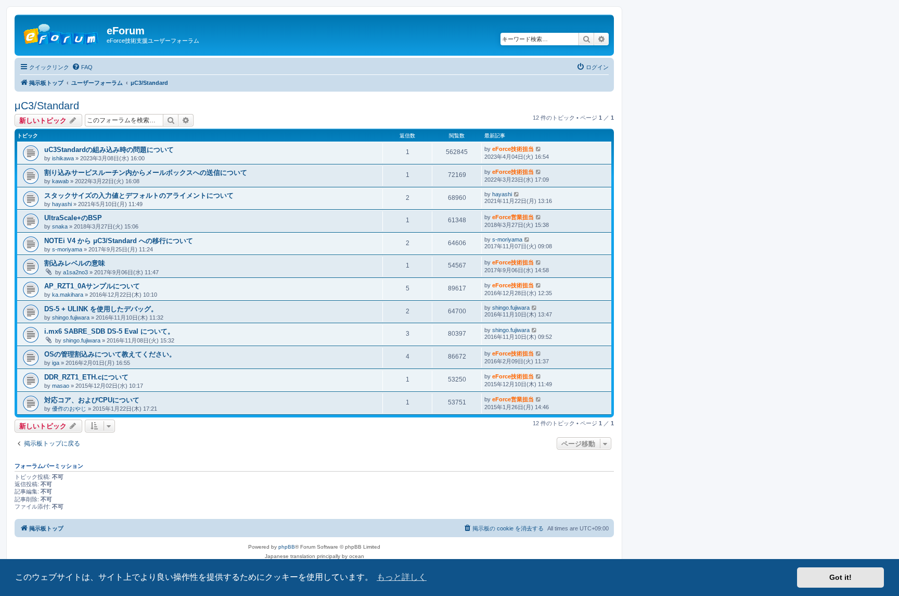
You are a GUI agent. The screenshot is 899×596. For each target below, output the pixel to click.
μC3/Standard (47, 105)
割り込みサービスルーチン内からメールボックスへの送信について (145, 172)
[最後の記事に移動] (538, 149)
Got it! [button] (840, 577)
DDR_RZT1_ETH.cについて (86, 377)
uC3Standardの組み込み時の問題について (109, 150)
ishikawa (63, 158)
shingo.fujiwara (70, 317)
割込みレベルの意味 (74, 263)
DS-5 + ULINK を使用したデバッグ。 (101, 309)
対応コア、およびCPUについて (91, 400)
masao (60, 386)
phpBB (286, 547)
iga (55, 363)
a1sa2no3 (75, 272)
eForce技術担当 (513, 149)
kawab (60, 181)
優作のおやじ (69, 408)
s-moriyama (67, 249)
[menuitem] (82, 67)
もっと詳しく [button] (402, 577)
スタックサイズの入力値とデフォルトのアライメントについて (139, 195)
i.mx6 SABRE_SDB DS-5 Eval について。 (109, 331)
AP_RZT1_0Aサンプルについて (92, 286)
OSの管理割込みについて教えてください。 (110, 354)
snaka (60, 226)
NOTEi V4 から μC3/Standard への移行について (118, 241)
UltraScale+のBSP (73, 218)
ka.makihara (67, 294)
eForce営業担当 (513, 217)
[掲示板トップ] (62, 33)
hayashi (62, 204)
